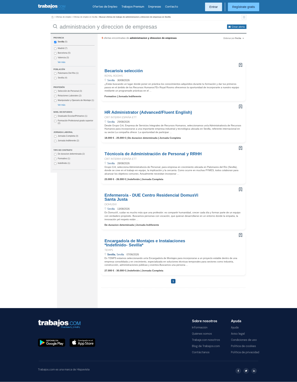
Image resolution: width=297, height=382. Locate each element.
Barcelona (62, 53)
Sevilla (61, 41)
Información (199, 327)
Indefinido (64, 163)
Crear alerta (238, 26)
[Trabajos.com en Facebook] (238, 371)
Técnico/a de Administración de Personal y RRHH (153, 154)
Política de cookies (243, 346)
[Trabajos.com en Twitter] (246, 371)
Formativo (64, 158)
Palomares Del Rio (66, 73)
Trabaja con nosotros (206, 340)
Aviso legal (238, 333)
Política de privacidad (245, 352)
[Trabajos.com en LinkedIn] (254, 371)
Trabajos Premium (133, 6)
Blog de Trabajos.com (206, 346)
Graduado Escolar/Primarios (72, 116)
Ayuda (235, 327)
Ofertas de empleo (63, 17)
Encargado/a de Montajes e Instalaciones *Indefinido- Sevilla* (144, 243)
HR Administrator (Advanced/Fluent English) (148, 112)
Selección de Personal (68, 91)
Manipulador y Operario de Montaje (74, 100)
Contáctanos (201, 352)
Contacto (171, 6)
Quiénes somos (202, 333)
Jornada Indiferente (68, 140)
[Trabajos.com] (52, 9)
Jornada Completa (68, 136)
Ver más (61, 62)
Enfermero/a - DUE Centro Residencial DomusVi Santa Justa (151, 197)
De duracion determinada (71, 154)
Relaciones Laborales (68, 95)
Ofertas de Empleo (105, 6)
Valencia (62, 57)
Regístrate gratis (243, 7)
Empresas (154, 6)
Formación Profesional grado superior (75, 122)
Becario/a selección (123, 71)
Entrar (213, 7)
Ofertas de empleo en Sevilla (85, 17)
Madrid (61, 48)
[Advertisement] (166, 52)
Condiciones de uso (244, 340)
